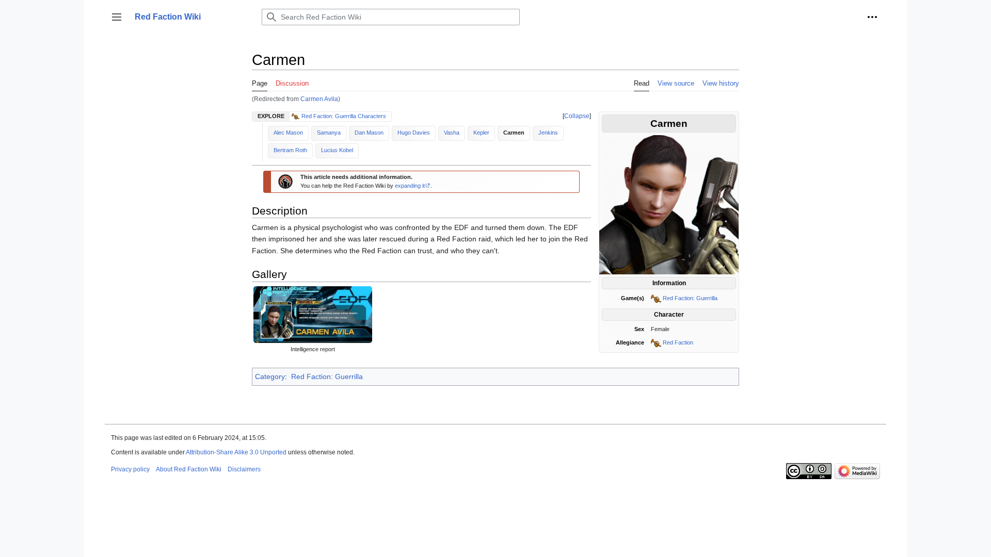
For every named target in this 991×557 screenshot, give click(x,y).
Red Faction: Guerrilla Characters (343, 116)
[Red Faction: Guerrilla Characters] (296, 116)
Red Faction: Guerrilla (690, 298)
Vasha (451, 132)
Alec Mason (288, 132)
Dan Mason (369, 132)
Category (270, 376)
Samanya (329, 132)
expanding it (410, 186)
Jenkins (548, 132)
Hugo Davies (413, 132)
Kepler (481, 132)
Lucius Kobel (337, 150)
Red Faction (678, 342)
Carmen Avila (319, 98)
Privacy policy (130, 469)
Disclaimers (244, 469)
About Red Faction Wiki (188, 469)
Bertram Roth (290, 150)
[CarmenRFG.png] (669, 204)
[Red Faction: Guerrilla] (656, 298)
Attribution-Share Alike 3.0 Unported (236, 452)
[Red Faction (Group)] (656, 342)
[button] (117, 17)
